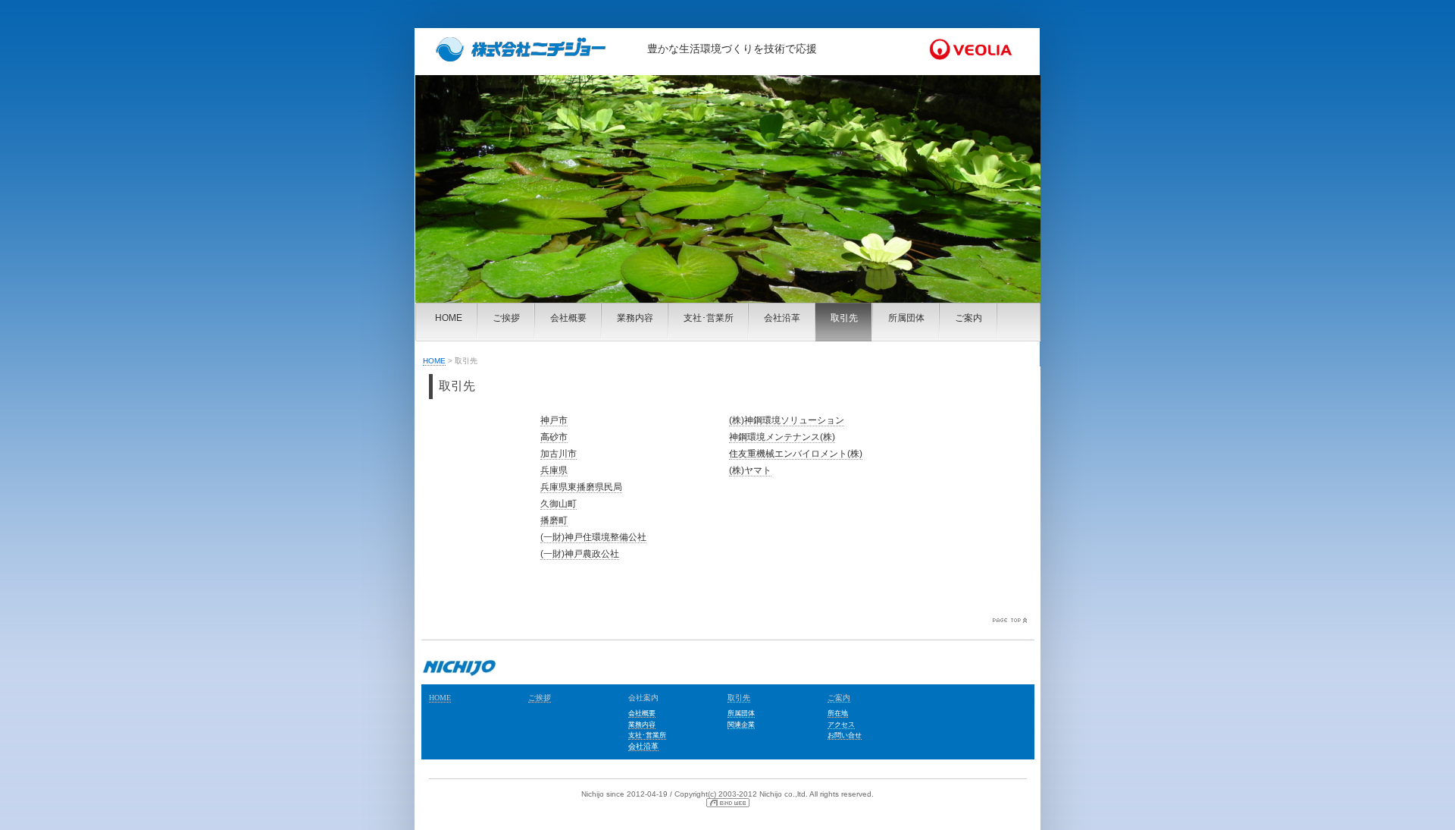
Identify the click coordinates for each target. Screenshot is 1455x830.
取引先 (844, 318)
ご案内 (968, 318)
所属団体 (906, 318)
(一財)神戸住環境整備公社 (593, 537)
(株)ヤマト (750, 470)
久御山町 (558, 503)
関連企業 (741, 724)
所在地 (838, 713)
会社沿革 (782, 318)
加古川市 (558, 453)
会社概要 (568, 318)
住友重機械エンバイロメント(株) (795, 453)
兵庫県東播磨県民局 (581, 487)
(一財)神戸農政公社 (579, 554)
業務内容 (635, 318)
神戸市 (554, 420)
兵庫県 (554, 470)
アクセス (841, 724)
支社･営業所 (709, 318)
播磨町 (554, 520)
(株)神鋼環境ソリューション (786, 420)
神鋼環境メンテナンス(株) (782, 437)
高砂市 (554, 437)
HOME (448, 318)
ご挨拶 (506, 318)
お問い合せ (845, 735)
